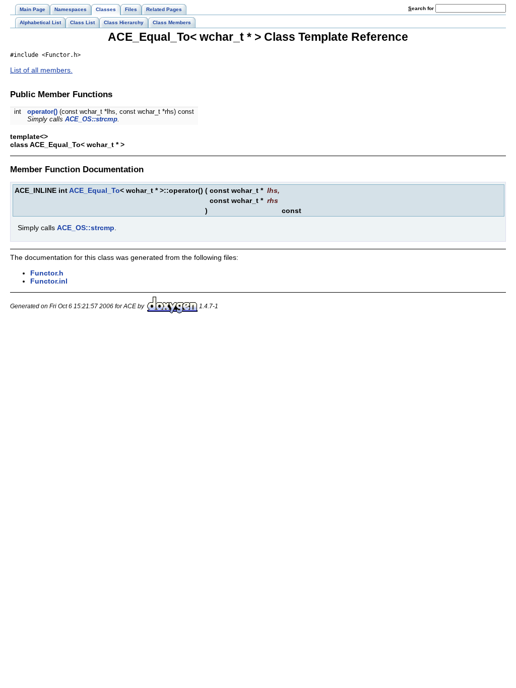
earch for (421, 8)
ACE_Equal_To (94, 190)
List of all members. (41, 70)
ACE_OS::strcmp (91, 119)
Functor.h (46, 273)
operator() (42, 111)
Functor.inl (49, 281)
